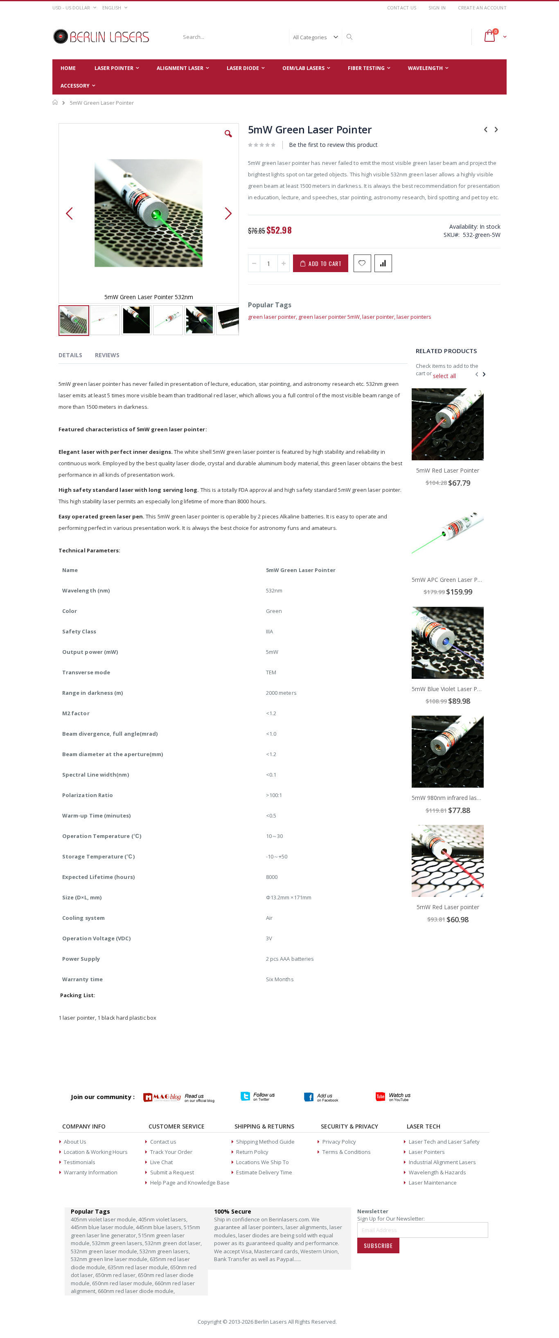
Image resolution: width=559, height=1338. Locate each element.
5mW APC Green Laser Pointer (452, 579)
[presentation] (77, 356)
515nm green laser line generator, (135, 1231)
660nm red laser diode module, (136, 1291)
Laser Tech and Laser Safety (444, 1141)
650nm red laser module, (123, 1283)
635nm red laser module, (139, 1267)
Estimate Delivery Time (264, 1172)
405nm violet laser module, (104, 1219)
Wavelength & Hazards (437, 1172)
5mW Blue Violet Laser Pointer (452, 689)
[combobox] (266, 37)
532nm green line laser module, (110, 1259)
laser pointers (414, 316)
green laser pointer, (273, 316)
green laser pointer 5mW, (330, 316)
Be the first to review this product (333, 145)
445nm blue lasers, (160, 1227)
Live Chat (161, 1162)
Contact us (163, 1141)
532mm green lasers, (118, 1243)
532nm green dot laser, (173, 1243)
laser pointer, (379, 316)
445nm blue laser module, (103, 1227)
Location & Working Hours (96, 1152)
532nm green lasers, (165, 1251)
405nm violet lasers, (162, 1219)
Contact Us (402, 8)
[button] (228, 140)
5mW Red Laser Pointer (447, 470)
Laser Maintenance (433, 1182)
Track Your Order (171, 1152)
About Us (75, 1141)
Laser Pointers (427, 1152)
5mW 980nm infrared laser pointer (457, 798)
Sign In (437, 8)
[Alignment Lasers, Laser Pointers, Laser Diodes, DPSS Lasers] (101, 36)
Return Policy (252, 1152)
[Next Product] (495, 129)
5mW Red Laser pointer (448, 907)
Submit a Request (172, 1172)
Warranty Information (90, 1172)
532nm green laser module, (105, 1251)
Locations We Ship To (262, 1162)
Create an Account (482, 8)
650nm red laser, (116, 1275)
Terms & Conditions (346, 1152)
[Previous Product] (485, 129)
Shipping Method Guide (265, 1141)
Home (55, 102)
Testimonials (79, 1162)
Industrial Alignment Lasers (442, 1162)
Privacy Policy (339, 1141)
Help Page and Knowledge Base (190, 1182)
